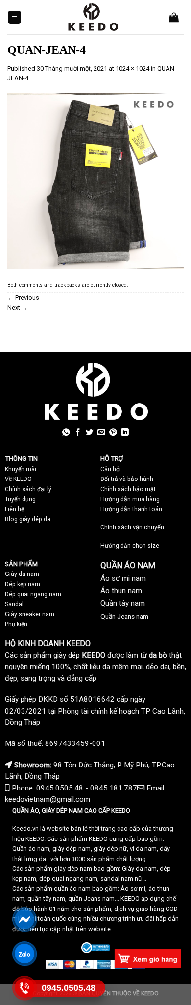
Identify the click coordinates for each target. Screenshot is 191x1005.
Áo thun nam (121, 590)
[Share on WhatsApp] (66, 433)
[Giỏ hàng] (174, 17)
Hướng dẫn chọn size (129, 545)
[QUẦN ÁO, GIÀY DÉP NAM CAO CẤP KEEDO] (93, 17)
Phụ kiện (16, 624)
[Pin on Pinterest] (113, 433)
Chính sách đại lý (28, 489)
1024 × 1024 (132, 68)
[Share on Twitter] (90, 433)
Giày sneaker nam (29, 614)
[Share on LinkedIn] (125, 433)
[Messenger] (25, 919)
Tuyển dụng (20, 499)
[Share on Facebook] (78, 433)
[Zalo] (25, 953)
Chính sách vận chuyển (132, 527)
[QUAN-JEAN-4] (95, 180)
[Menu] (14, 17)
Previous (23, 297)
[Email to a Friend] (101, 433)
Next (17, 307)
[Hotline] (25, 988)
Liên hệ (14, 509)
